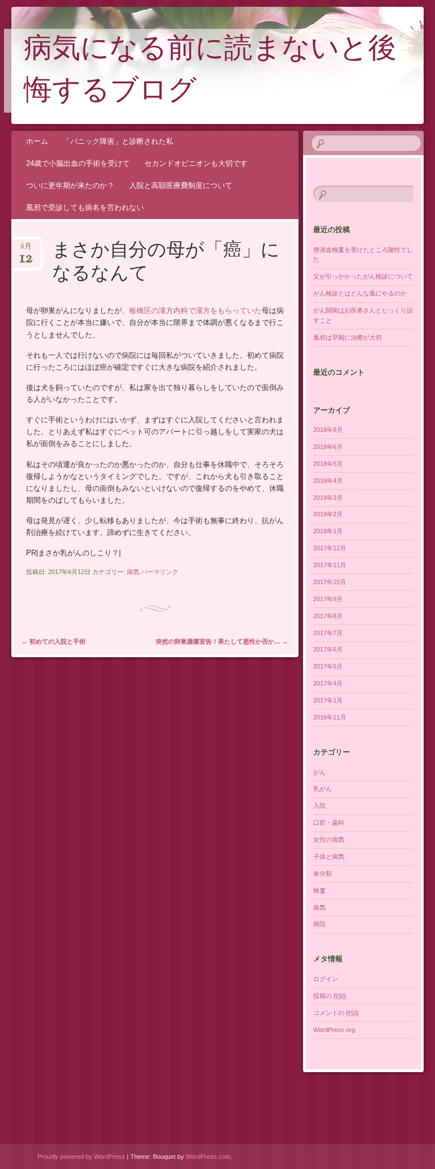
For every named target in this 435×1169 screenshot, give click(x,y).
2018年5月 (328, 463)
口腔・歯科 (328, 822)
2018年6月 (328, 446)
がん (319, 772)
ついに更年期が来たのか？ (70, 185)
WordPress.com (208, 1156)
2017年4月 (328, 683)
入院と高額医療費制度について (180, 185)
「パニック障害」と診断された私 (118, 141)
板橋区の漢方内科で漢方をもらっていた (195, 310)
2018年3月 (328, 497)
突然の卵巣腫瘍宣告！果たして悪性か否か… (222, 641)
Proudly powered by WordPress (81, 1156)
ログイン (325, 978)
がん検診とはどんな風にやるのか (360, 293)
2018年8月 (328, 429)
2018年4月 (328, 480)
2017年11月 (329, 565)
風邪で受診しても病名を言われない (85, 207)
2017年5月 (328, 666)
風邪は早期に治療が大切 (347, 337)
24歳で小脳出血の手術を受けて (78, 163)
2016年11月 (329, 717)
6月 (26, 250)
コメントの (336, 1012)
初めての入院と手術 (54, 641)
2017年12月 (329, 548)
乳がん (322, 788)
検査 (319, 890)
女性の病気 (328, 839)
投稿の (329, 995)
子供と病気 (328, 856)
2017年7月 (328, 633)
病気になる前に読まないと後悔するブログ (210, 71)
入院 (319, 805)
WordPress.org (334, 1029)
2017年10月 (329, 582)
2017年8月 (328, 616)
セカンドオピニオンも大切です (196, 163)
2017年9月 (328, 599)
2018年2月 (328, 514)
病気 (133, 571)
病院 (319, 923)
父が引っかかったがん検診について (363, 276)
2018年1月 (328, 531)
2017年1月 (328, 700)
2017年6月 (328, 649)
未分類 (322, 873)
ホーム (37, 141)
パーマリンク (159, 571)
